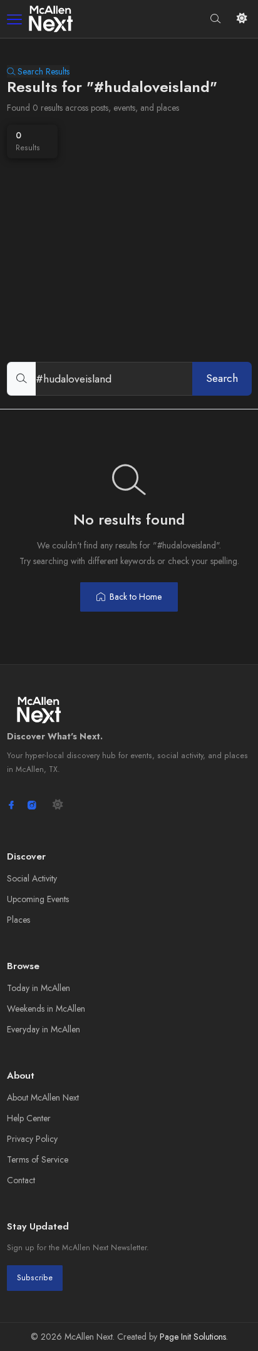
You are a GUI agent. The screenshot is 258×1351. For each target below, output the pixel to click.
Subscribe (35, 1277)
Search (222, 378)
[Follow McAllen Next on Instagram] (32, 805)
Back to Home (136, 596)
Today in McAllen (38, 988)
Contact (21, 1180)
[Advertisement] (129, 240)
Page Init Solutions (193, 1336)
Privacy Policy (32, 1139)
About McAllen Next (43, 1097)
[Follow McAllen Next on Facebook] (11, 805)
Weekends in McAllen (46, 1008)
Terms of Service (37, 1159)
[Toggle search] (215, 18)
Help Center (29, 1118)
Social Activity (32, 878)
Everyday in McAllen (43, 1029)
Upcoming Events (38, 899)
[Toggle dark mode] (242, 18)
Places (18, 919)
